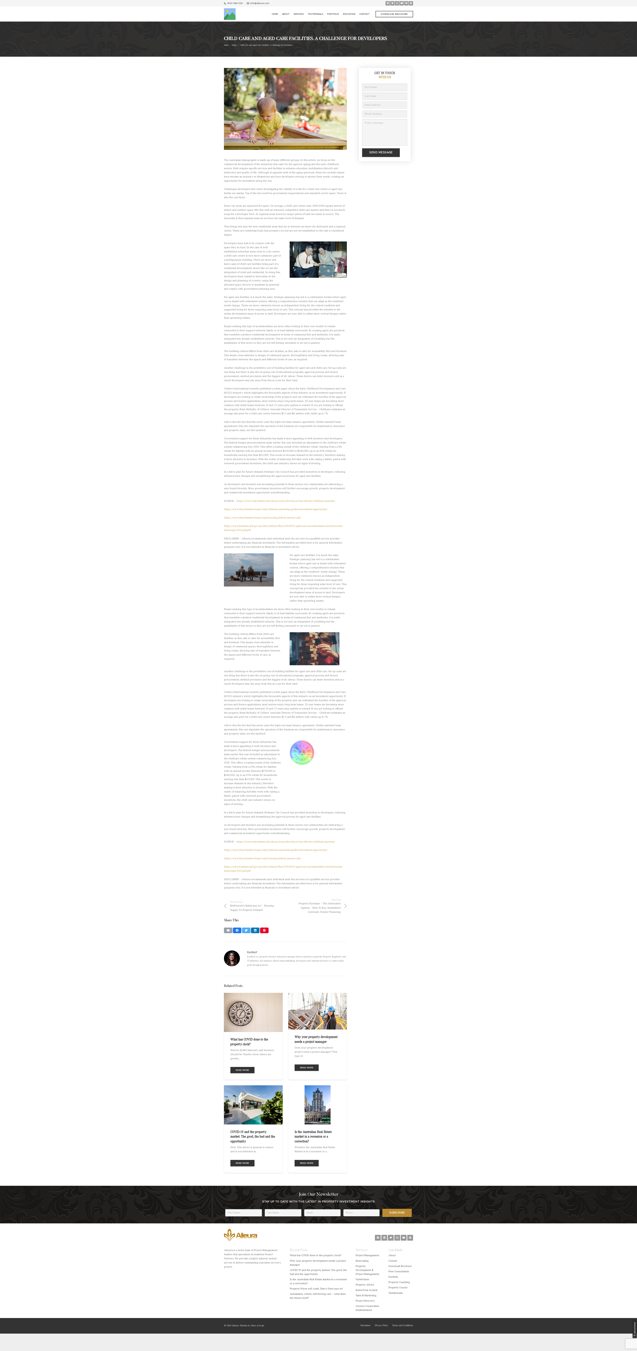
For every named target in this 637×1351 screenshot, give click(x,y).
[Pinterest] (411, 3)
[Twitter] (392, 3)
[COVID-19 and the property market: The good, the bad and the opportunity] (253, 1087)
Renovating (362, 1261)
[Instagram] (397, 3)
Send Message (381, 152)
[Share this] (237, 930)
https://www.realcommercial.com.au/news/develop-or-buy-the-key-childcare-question (286, 501)
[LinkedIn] (406, 3)
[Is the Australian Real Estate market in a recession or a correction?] (317, 1087)
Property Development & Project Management (367, 1270)
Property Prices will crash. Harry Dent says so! (316, 1289)
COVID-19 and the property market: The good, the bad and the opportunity (252, 1137)
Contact (393, 1261)
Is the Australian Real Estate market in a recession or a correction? (313, 1137)
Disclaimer (365, 1326)
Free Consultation (399, 1271)
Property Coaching (399, 1282)
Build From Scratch (367, 1290)
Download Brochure (400, 1266)
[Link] (230, 14)
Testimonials (396, 1293)
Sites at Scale (257, 1326)
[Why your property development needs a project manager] (317, 995)
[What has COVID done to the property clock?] (253, 995)
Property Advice (365, 1285)
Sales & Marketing (366, 1295)
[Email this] (228, 930)
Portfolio (393, 1277)
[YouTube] (401, 3)
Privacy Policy (381, 1326)
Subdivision (362, 1279)
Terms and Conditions (402, 1326)
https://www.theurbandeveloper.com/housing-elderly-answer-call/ (262, 518)
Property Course (398, 1288)
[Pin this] (264, 930)
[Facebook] (388, 3)
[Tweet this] (246, 930)
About (392, 1255)
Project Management (367, 1255)
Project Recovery (365, 1301)
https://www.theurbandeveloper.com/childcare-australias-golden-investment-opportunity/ (276, 509)
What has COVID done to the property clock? (315, 1255)
